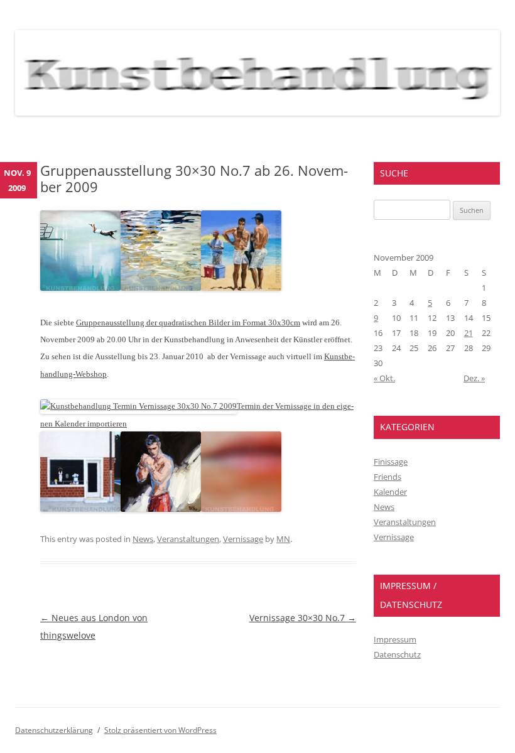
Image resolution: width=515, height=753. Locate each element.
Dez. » (474, 378)
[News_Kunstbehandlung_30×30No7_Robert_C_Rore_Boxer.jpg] (161, 508)
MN (283, 538)
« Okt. (384, 378)
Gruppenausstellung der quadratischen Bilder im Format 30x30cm (188, 322)
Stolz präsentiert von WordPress (160, 730)
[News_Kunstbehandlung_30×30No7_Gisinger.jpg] (161, 287)
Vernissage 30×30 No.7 (302, 618)
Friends (387, 476)
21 (468, 333)
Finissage (391, 461)
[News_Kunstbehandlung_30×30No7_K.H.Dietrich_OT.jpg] (241, 287)
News (143, 538)
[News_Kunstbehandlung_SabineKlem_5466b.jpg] (241, 508)
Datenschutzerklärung (54, 730)
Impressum (395, 639)
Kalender (390, 491)
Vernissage (243, 538)
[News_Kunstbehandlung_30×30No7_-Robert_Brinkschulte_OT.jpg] (80, 508)
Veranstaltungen (188, 538)
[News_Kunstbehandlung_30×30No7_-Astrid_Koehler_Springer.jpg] (80, 287)
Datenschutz (397, 654)
